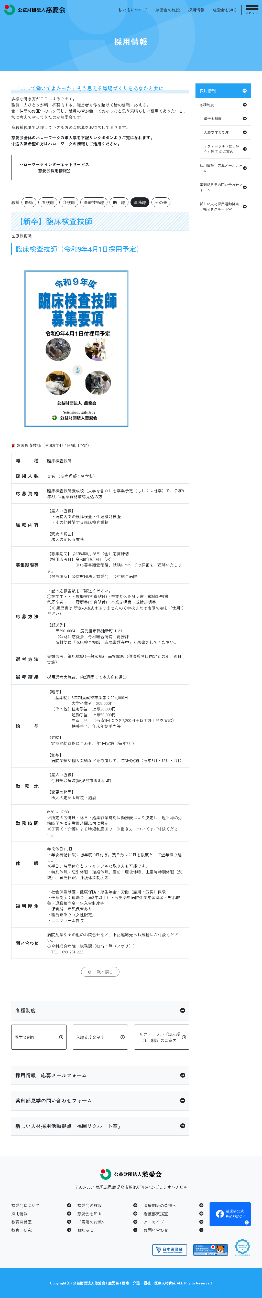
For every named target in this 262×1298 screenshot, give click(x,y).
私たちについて (132, 10)
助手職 (119, 202)
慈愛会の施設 (167, 10)
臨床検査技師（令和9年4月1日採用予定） (53, 445)
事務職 (140, 202)
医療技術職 (94, 202)
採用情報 (196, 10)
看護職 (48, 202)
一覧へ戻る (102, 972)
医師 (29, 202)
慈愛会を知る (225, 10)
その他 (161, 202)
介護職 (69, 202)
